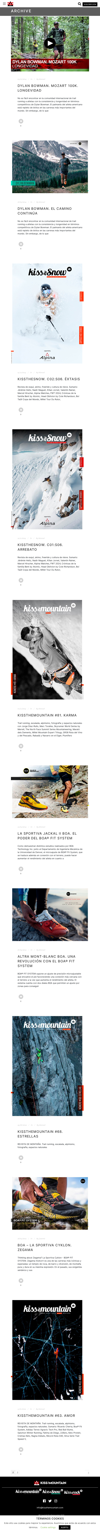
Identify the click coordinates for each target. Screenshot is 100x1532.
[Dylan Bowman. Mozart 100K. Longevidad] (50, 43)
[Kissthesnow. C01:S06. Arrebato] (47, 479)
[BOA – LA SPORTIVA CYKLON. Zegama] (50, 1203)
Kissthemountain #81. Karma (47, 715)
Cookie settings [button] (48, 1527)
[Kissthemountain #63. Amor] (47, 1350)
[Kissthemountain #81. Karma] (47, 649)
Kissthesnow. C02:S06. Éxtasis (49, 379)
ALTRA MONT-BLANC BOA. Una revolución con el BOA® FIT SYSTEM (47, 961)
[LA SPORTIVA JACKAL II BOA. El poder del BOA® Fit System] (50, 791)
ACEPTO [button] (64, 1527)
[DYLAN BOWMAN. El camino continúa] (50, 166)
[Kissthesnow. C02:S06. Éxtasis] (47, 313)
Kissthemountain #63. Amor (46, 1416)
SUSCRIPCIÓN (90, 4)
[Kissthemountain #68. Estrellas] (47, 1066)
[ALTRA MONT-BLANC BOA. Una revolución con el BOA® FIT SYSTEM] (50, 914)
